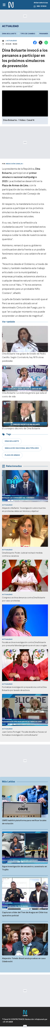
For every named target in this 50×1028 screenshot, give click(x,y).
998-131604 (41, 6)
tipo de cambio (27, 34)
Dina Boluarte (9, 34)
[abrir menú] (4, 5)
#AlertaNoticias (41, 3)
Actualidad (11, 41)
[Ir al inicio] (11, 5)
